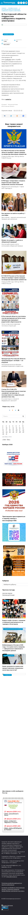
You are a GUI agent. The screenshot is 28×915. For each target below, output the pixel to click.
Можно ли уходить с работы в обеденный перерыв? (12, 241)
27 (16, 432)
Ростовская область (8, 106)
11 (9, 428)
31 (6, 434)
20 (16, 430)
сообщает (8, 59)
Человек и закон (8, 34)
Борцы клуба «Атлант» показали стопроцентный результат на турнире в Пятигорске (13, 622)
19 (13, 430)
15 (23, 428)
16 (3, 430)
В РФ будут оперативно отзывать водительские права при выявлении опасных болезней (13, 182)
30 (3, 434)
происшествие (13, 104)
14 (19, 428)
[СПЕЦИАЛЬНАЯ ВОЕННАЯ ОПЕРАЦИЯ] (14, 642)
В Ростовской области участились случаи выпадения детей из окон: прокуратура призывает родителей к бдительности (14, 319)
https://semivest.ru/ (11, 876)
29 (23, 432)
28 (20, 432)
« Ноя (4, 439)
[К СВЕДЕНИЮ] (14, 788)
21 (19, 430)
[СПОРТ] (14, 617)
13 (16, 428)
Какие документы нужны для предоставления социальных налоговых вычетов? (12, 668)
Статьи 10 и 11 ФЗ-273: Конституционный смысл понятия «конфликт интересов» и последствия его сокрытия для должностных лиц (14, 393)
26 (13, 432)
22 (23, 430)
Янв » (8, 439)
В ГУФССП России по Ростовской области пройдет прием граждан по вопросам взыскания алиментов (14, 152)
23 (3, 432)
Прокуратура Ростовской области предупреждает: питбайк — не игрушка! (13, 360)
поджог (4, 104)
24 (6, 432)
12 (13, 428)
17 (6, 430)
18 (9, 430)
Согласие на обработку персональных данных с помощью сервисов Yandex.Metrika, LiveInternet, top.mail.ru (13, 889)
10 (6, 428)
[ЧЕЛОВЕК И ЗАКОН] (14, 663)
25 (10, 432)
